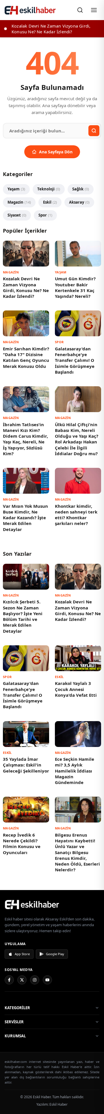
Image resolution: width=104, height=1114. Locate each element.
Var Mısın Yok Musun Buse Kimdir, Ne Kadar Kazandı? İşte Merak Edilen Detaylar (25, 517)
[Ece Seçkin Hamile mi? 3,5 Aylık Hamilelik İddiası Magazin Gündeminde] (78, 734)
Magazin (19, 202)
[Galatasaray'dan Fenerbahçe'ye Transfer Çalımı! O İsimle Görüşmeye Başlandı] (78, 323)
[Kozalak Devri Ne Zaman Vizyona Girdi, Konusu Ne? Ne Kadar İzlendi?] (26, 254)
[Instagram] (34, 979)
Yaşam (16, 189)
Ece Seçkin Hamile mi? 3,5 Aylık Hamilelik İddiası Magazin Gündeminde (74, 770)
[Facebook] (9, 979)
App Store (22, 954)
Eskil (50, 202)
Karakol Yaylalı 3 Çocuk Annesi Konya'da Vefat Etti (76, 689)
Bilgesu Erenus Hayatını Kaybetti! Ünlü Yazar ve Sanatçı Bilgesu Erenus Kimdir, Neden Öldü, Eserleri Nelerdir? (77, 852)
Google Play (55, 954)
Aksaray (79, 202)
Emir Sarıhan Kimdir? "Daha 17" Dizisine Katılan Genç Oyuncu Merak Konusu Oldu (26, 357)
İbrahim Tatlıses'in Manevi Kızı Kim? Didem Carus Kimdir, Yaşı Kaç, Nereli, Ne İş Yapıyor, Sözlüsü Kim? (25, 439)
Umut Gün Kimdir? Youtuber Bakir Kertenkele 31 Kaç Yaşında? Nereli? (75, 287)
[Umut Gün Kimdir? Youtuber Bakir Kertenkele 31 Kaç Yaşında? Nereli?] (78, 254)
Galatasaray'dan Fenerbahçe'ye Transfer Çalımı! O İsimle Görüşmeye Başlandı (74, 360)
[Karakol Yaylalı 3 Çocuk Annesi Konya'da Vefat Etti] (78, 658)
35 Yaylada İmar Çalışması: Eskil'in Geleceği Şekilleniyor (26, 765)
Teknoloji (48, 189)
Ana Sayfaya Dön (56, 152)
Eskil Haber (58, 1104)
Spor (45, 215)
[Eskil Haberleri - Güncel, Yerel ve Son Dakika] (30, 10)
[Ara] (80, 10)
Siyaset (17, 215)
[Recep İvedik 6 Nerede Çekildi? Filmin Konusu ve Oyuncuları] (26, 810)
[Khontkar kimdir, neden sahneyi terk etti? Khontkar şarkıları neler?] (78, 481)
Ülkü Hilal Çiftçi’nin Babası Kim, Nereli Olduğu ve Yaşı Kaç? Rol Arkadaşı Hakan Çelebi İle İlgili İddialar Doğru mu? (76, 439)
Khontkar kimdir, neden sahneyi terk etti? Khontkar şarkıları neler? (76, 514)
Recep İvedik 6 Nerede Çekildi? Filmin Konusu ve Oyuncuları (21, 843)
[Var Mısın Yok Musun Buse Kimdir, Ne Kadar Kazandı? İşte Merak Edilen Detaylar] (26, 481)
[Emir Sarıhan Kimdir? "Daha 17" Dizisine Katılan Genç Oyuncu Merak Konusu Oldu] (26, 323)
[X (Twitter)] (22, 979)
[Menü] (94, 10)
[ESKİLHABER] (52, 904)
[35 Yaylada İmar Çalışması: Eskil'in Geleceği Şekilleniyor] (26, 734)
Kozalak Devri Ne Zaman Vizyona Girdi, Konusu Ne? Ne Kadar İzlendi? (26, 287)
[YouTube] (47, 979)
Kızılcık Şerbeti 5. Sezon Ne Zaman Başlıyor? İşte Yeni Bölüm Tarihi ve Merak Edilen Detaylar (22, 616)
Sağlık (80, 189)
